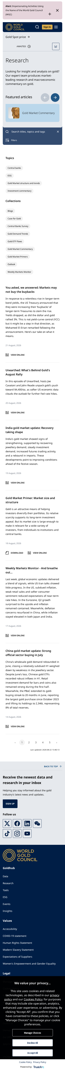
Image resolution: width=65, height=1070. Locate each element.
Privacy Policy (39, 1062)
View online (18, 354)
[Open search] (37, 27)
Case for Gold (14, 218)
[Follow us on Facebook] (17, 823)
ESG (10, 175)
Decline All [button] (32, 1042)
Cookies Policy (33, 999)
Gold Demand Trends (18, 233)
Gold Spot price (16, 37)
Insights (7, 911)
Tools (6, 890)
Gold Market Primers (18, 256)
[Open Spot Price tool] (55, 46)
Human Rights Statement (17, 942)
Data (5, 876)
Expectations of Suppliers (17, 956)
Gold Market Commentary (20, 249)
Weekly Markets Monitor (19, 271)
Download (17, 552)
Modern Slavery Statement (18, 949)
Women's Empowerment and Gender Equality (29, 963)
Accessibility (10, 929)
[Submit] (7, 131)
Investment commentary (19, 190)
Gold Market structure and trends (24, 183)
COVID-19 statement (14, 935)
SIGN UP (10, 803)
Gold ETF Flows (15, 241)
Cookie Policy (25, 1062)
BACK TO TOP (51, 766)
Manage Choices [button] (32, 1032)
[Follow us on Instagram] (17, 833)
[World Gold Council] (15, 27)
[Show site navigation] (56, 27)
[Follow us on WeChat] (37, 823)
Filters (14, 140)
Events (6, 904)
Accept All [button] (32, 1052)
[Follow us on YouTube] (27, 833)
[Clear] (58, 131)
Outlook (11, 264)
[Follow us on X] (7, 823)
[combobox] (32, 131)
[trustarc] (39, 1066)
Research (8, 883)
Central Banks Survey (18, 226)
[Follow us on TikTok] (7, 833)
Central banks (14, 167)
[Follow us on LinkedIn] (27, 823)
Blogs (10, 210)
